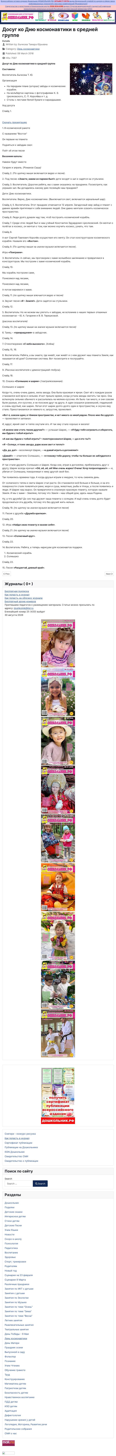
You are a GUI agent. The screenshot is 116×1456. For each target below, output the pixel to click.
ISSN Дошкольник (15, 1151)
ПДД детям (11, 1401)
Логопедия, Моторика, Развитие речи (26, 1424)
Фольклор (10, 1356)
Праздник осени (14, 1347)
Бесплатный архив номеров (20, 601)
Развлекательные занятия (19, 1324)
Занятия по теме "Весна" (18, 1315)
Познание (10, 1361)
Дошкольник (12, 1202)
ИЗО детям (11, 1406)
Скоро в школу (13, 1239)
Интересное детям (15, 1216)
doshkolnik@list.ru (23, 608)
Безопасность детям (16, 1392)
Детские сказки (13, 1211)
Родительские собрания (18, 1428)
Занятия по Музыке (15, 1302)
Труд (7, 1374)
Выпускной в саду (15, 1352)
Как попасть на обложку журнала (23, 598)
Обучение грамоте (15, 1370)
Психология (11, 1243)
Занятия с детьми (15, 1293)
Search (8, 1178)
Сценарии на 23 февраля (19, 1275)
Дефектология (13, 1415)
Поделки (9, 1207)
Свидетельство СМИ (16, 1156)
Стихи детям (12, 1221)
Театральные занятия (17, 1329)
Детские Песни (13, 1225)
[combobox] (19, 1183)
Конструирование (15, 1379)
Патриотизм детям (15, 1388)
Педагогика (11, 1248)
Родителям (11, 1266)
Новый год (11, 1270)
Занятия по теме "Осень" (19, 1306)
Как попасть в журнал (17, 1138)
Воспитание (11, 1252)
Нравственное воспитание (19, 1397)
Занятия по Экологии (17, 1297)
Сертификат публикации (18, 1142)
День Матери (12, 1343)
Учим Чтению (12, 1365)
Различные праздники (17, 1284)
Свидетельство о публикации (21, 1160)
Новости (9, 1234)
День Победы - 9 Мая (17, 1334)
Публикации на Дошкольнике (21, 1147)
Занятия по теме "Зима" (18, 1311)
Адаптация (11, 1410)
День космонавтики (16, 1338)
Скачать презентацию (14, 122)
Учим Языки (11, 1230)
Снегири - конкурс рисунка (20, 1133)
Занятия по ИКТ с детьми (19, 1288)
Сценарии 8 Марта (15, 1279)
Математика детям (15, 1383)
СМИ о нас (11, 1433)
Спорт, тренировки (15, 1261)
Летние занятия (13, 1320)
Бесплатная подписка (17, 591)
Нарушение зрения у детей (20, 1419)
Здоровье (10, 1257)
